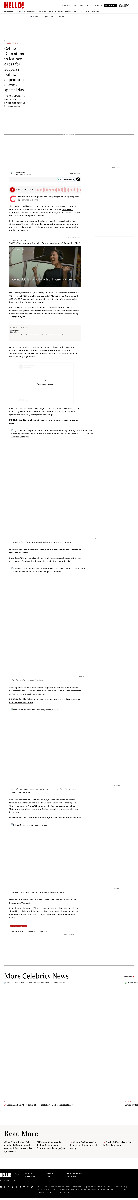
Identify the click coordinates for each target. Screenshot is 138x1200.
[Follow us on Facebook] (5, 1187)
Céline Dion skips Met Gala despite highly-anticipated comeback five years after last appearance (18, 1147)
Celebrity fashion (37, 931)
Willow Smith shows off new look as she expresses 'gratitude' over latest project (51, 1145)
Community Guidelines (75, 1187)
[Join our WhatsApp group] (32, 1187)
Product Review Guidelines (59, 1192)
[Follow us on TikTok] (12, 1187)
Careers (41, 1192)
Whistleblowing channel (99, 1187)
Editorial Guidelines (87, 1189)
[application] (45, 266)
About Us (29, 1173)
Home (7, 41)
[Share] (78, 179)
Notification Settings (47, 1189)
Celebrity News (12, 43)
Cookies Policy (57, 1187)
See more (128, 976)
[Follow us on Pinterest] (24, 1187)
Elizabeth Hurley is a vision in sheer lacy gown (117, 1144)
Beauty (51, 11)
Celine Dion (17, 931)
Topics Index (71, 1176)
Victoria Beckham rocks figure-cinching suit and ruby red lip (84, 1145)
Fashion (30, 11)
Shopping (78, 11)
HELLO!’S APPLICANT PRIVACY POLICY (113, 1189)
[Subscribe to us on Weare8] (28, 1187)
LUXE (87, 11)
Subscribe (110, 5)
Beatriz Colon (21, 172)
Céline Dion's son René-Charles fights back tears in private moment (48, 817)
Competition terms (67, 1189)
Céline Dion (23, 197)
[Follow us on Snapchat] (20, 1187)
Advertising (30, 1176)
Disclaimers (43, 1187)
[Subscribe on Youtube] (16, 1187)
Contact (49, 1173)
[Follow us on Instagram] (1, 1187)
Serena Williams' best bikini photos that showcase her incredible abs (40, 1104)
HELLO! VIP (95, 11)
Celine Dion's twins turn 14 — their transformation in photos (42, 335)
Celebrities (8, 11)
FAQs (48, 1176)
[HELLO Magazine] (14, 5)
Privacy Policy (118, 1187)
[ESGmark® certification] (15, 1175)
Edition (84, 5)
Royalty (20, 11)
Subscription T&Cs (73, 1173)
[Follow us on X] (8, 1187)
